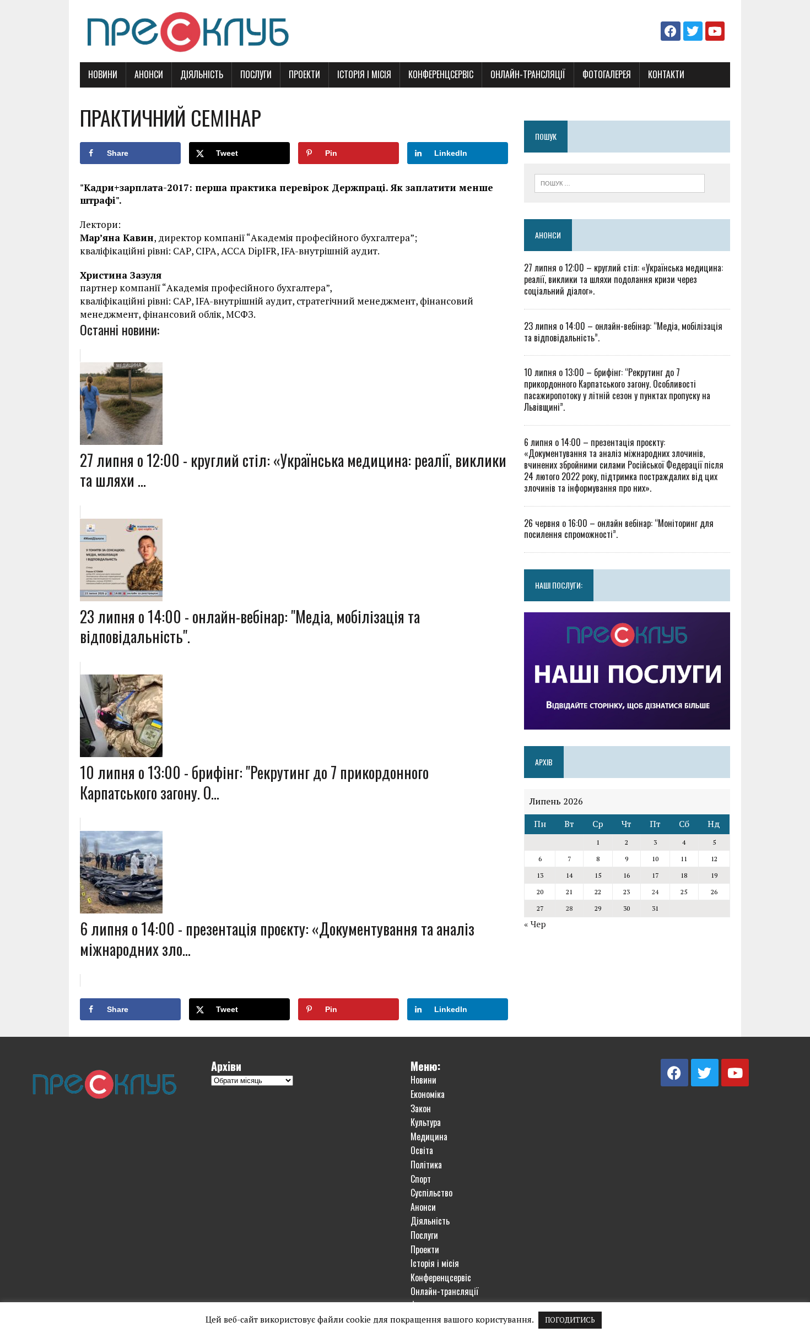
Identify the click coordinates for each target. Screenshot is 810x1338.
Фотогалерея (606, 74)
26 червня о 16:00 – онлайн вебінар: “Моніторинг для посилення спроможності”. (619, 528)
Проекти (304, 74)
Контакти (666, 74)
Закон (421, 1108)
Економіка (428, 1094)
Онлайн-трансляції (527, 74)
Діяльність (201, 74)
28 (569, 908)
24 (655, 892)
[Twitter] (693, 31)
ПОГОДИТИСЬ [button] (570, 1320)
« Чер (535, 924)
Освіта (422, 1150)
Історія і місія (364, 74)
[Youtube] (715, 31)
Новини (102, 74)
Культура (426, 1122)
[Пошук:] (619, 182)
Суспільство (431, 1192)
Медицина (429, 1136)
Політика (426, 1164)
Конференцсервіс (440, 74)
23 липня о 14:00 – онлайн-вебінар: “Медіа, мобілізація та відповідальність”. (623, 331)
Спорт (421, 1178)
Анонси (148, 74)
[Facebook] (670, 31)
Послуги (256, 74)
